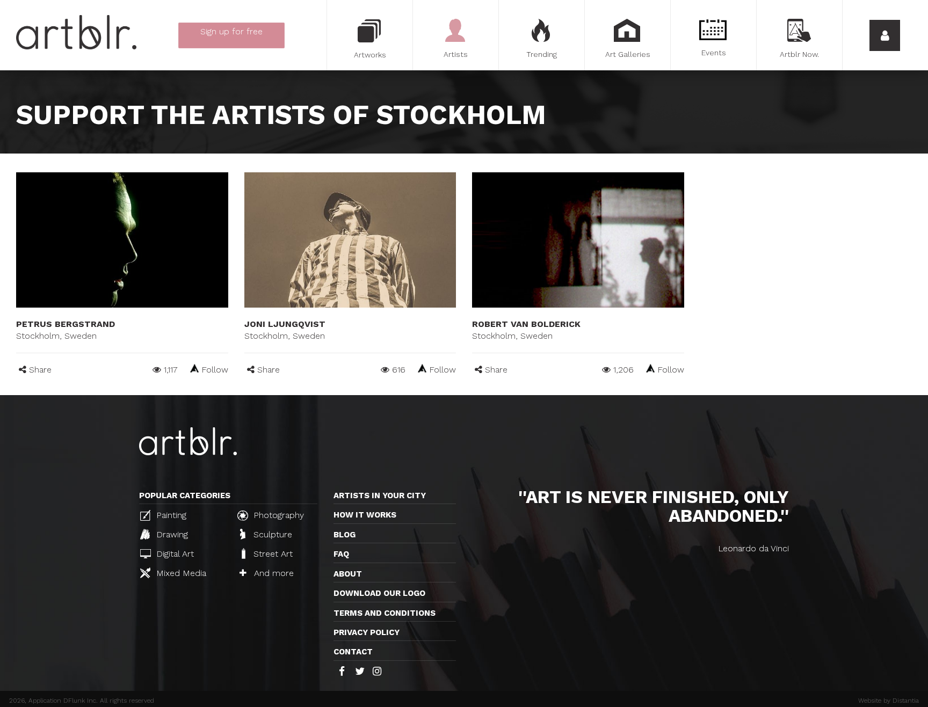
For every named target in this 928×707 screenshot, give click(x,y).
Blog (345, 535)
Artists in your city (380, 495)
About (348, 574)
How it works (365, 515)
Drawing (171, 534)
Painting (170, 515)
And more (272, 573)
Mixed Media (180, 573)
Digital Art (174, 554)
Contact (353, 652)
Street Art (272, 554)
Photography (277, 515)
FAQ (341, 554)
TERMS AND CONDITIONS (385, 613)
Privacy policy (367, 632)
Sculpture (271, 534)
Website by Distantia (888, 700)
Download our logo (379, 593)
